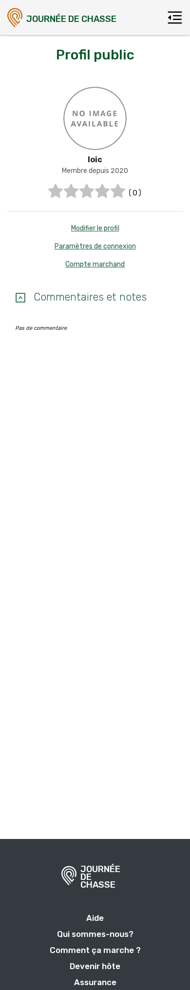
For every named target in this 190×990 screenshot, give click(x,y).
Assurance (95, 982)
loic (95, 159)
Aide (95, 918)
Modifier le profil (95, 228)
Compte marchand (95, 264)
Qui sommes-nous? (95, 934)
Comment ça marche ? (95, 950)
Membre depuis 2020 (95, 171)
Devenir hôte (95, 966)
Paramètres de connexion (95, 246)
